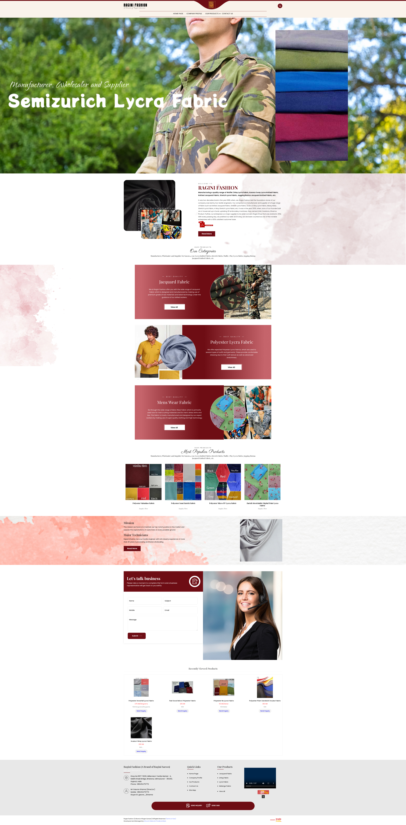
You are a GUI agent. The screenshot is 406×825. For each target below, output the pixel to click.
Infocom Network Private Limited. (155, 821)
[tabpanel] (203, 95)
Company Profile (194, 13)
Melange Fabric (225, 786)
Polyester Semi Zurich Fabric (183, 503)
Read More (207, 233)
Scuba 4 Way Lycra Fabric (141, 741)
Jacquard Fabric (225, 774)
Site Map (192, 790)
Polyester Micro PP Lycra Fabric (222, 503)
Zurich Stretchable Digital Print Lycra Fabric (262, 504)
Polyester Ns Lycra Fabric (224, 701)
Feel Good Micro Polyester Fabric (182, 701)
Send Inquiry (141, 711)
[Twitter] (263, 798)
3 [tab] (205, 170)
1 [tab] (201, 170)
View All (222, 791)
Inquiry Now (143, 509)
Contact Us (227, 13)
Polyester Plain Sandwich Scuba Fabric (265, 701)
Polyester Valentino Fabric (143, 503)
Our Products (212, 13)
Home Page (178, 13)
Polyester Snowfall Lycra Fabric (141, 701)
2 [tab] (203, 170)
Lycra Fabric (223, 782)
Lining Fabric (223, 778)
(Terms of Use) (171, 819)
